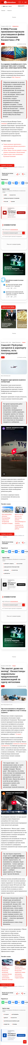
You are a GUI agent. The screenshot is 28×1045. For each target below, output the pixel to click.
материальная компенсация (11, 1021)
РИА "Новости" (16, 77)
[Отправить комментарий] (23, 233)
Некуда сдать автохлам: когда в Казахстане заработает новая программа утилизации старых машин (20, 972)
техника (15, 1024)
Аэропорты (7, 573)
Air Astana (19, 563)
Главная (3, 10)
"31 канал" (18, 734)
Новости (9, 10)
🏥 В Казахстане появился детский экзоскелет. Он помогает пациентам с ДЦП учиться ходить (15, 293)
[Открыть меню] (2, 2)
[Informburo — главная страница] (10, 2)
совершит (4, 123)
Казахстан (13, 195)
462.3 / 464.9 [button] (7, 6)
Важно (13, 201)
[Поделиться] (25, 1042)
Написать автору (22, 44)
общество (6, 1024)
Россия (6, 201)
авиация (6, 570)
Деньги (6, 1017)
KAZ (26, 2)
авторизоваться (14, 229)
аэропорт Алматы (9, 563)
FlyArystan (15, 570)
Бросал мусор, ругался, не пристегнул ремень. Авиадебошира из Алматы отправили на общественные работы (20, 522)
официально (15, 26)
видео (24, 342)
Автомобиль (15, 1014)
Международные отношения (11, 198)
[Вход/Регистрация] (22, 2)
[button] (22, 6)
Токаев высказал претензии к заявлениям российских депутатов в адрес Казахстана (14, 146)
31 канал (6, 1014)
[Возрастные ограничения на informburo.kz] (19, 2)
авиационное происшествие (11, 567)
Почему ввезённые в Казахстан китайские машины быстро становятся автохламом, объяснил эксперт (7, 973)
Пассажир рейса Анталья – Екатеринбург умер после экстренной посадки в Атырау (7, 519)
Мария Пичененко (16, 342)
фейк (5, 195)
